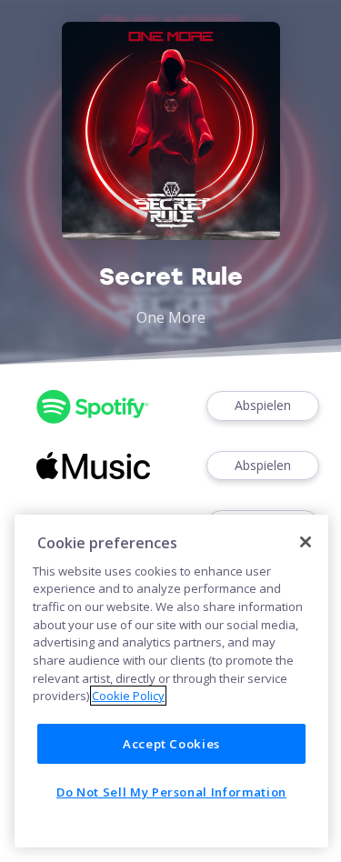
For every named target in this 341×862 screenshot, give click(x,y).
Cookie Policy (128, 695)
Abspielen (263, 405)
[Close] (306, 542)
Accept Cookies (171, 744)
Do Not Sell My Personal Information (171, 792)
